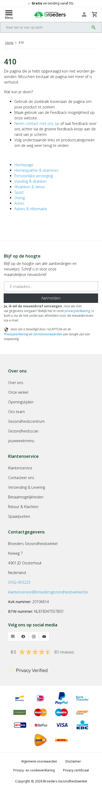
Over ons (15, 382)
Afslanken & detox (29, 186)
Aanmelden (50, 298)
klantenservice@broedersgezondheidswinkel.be (48, 591)
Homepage (23, 164)
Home (9, 42)
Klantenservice (20, 467)
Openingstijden (20, 401)
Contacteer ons (21, 477)
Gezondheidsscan (23, 431)
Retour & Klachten (23, 506)
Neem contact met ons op (36, 123)
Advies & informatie (30, 208)
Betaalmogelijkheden (25, 496)
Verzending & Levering (26, 487)
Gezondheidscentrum (26, 421)
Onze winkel (18, 392)
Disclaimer (73, 761)
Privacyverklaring (16, 334)
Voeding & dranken (30, 181)
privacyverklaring (77, 311)
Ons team (16, 411)
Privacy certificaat (76, 770)
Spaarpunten (19, 516)
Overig (19, 197)
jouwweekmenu (21, 440)
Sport (19, 192)
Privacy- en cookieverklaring (34, 770)
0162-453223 (19, 582)
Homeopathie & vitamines (36, 170)
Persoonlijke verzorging (33, 175)
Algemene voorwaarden (39, 761)
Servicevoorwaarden (47, 334)
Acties (19, 203)
